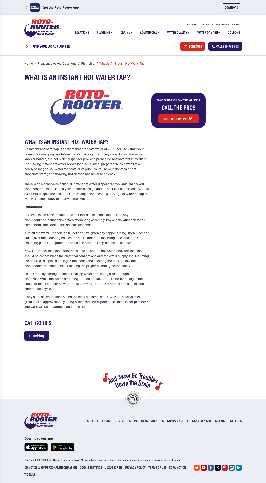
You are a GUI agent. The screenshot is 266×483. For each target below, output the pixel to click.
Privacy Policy (135, 467)
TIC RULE (29, 474)
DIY (27, 214)
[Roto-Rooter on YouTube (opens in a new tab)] (204, 468)
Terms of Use (157, 467)
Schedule (195, 46)
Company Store (178, 420)
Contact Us (206, 24)
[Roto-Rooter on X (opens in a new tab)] (218, 468)
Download (231, 7)
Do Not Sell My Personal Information (50, 467)
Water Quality (178, 32)
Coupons (234, 32)
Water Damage (208, 32)
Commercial (149, 32)
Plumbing (105, 32)
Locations (82, 32)
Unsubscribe (113, 467)
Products (141, 420)
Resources (222, 24)
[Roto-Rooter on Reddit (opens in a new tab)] (197, 468)
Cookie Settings (91, 467)
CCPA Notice (177, 467)
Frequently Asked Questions (57, 63)
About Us (157, 420)
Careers (191, 24)
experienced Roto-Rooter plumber (121, 301)
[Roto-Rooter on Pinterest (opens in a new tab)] (225, 468)
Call (227, 46)
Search (236, 24)
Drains (126, 32)
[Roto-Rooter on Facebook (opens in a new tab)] (211, 468)
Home (28, 63)
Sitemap (220, 420)
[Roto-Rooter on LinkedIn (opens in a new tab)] (239, 468)
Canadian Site (202, 420)
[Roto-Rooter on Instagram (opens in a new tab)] (232, 468)
